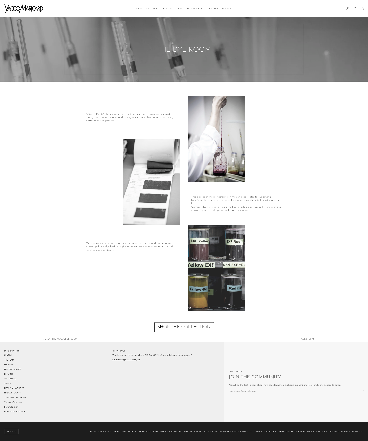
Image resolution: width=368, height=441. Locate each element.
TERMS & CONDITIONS (15, 397)
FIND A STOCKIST (12, 392)
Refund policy (11, 407)
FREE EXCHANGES (12, 369)
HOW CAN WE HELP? (14, 388)
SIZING (7, 383)
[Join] (361, 390)
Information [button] (12, 350)
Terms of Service (13, 402)
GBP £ (10, 431)
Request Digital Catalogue (126, 359)
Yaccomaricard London (106, 431)
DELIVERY (8, 364)
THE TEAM (9, 359)
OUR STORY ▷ (308, 339)
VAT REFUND (10, 378)
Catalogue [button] (119, 350)
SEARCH (8, 355)
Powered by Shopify (352, 431)
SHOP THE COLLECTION (184, 327)
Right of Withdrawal (14, 411)
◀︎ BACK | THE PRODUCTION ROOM (60, 339)
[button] (152, 8)
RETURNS (8, 373)
